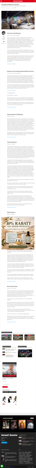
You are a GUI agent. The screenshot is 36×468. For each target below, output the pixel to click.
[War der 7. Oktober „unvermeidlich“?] (3, 352)
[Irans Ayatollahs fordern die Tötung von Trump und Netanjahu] (20, 440)
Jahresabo (27, 453)
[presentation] (29, 348)
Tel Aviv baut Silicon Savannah (7, 337)
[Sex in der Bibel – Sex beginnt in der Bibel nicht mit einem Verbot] (3, 348)
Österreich (20, 461)
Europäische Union (27, 456)
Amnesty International (22, 459)
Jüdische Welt (8, 348)
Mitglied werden (4, 442)
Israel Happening (29, 459)
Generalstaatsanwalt (22, 458)
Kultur (6, 335)
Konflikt (23, 440)
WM (31, 462)
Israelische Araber (29, 455)
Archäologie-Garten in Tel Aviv (30, 337)
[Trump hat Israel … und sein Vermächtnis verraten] (20, 437)
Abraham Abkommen (28, 452)
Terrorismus (21, 462)
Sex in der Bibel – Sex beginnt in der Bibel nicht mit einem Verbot (11, 350)
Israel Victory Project (26, 461)
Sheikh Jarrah (21, 456)
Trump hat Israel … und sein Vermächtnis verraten (28, 438)
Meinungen (7, 351)
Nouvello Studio (12, 466)
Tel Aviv (15, 7)
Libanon (20, 453)
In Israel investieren (29, 458)
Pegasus (24, 453)
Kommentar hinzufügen (3, 39)
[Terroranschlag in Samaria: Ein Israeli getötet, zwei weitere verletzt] (2, 456)
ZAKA (20, 452)
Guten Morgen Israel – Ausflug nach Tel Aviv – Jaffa (18, 337)
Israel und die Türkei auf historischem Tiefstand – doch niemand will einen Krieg (10, 356)
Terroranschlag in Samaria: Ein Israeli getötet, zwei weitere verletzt (10, 457)
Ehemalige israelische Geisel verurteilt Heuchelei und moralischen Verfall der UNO (11, 460)
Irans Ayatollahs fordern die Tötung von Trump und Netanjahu (28, 441)
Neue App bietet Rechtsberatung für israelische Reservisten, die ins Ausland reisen (25, 354)
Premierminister (27, 462)
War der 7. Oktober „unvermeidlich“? (11, 352)
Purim (23, 452)
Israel (25, 352)
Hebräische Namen (22, 455)
